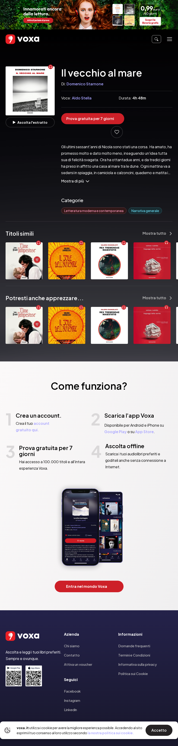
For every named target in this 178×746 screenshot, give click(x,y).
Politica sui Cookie (133, 673)
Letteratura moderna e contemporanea (94, 211)
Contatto (72, 655)
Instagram (72, 700)
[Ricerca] (156, 39)
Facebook (72, 691)
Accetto (159, 730)
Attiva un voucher (78, 664)
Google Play (115, 431)
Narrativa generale (145, 211)
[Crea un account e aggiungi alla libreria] (117, 132)
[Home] (16, 39)
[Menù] (169, 39)
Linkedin (70, 709)
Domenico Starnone (85, 83)
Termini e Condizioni (134, 655)
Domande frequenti (134, 646)
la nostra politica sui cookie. (111, 733)
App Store (144, 431)
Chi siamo (71, 646)
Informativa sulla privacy (137, 664)
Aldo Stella (82, 98)
